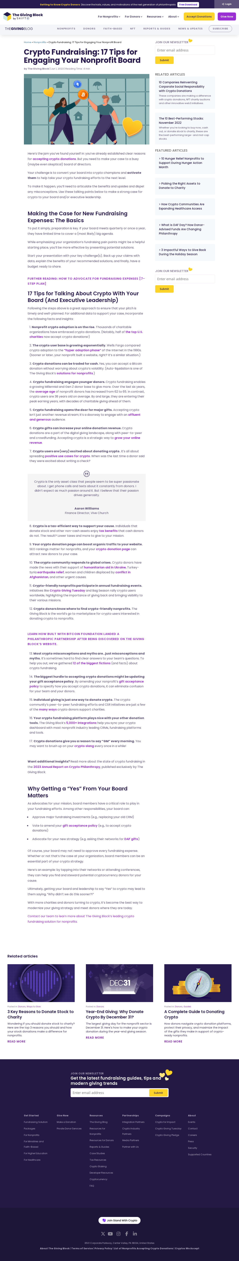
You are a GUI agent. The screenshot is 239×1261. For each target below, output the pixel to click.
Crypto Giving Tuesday (67, 590)
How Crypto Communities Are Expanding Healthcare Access (181, 206)
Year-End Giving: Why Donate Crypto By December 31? (115, 1014)
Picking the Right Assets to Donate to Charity (179, 186)
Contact (193, 1128)
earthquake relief (50, 572)
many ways (48, 709)
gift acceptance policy (80, 825)
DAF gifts (131, 839)
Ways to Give (34, 1006)
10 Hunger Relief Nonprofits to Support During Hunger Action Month (181, 163)
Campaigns (162, 1115)
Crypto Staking (98, 1166)
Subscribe (220, 28)
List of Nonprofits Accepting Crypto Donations (143, 1248)
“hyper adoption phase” (82, 350)
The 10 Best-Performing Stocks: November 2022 (181, 121)
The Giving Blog (99, 1122)
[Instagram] (118, 1233)
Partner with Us (130, 1146)
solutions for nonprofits (75, 373)
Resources (154, 16)
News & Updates (190, 28)
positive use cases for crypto (67, 456)
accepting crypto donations (54, 159)
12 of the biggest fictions (92, 663)
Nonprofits (66, 28)
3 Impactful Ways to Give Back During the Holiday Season (182, 252)
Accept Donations (199, 16)
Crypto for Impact (165, 1122)
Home (27, 42)
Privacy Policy (103, 1248)
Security (192, 1148)
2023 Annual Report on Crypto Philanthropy (66, 767)
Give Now (227, 16)
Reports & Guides (156, 28)
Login (228, 4)
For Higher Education (35, 1153)
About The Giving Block (55, 1248)
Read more (16, 1041)
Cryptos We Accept (187, 1248)
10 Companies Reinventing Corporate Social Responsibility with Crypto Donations (181, 86)
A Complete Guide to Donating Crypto (194, 1014)
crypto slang (84, 746)
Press (191, 1141)
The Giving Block (38, 68)
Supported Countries (200, 1154)
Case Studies (97, 1153)
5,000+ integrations (81, 723)
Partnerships (130, 1115)
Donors (89, 28)
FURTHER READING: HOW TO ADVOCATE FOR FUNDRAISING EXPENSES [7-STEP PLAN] (86, 281)
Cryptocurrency (98, 1179)
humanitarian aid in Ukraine (105, 567)
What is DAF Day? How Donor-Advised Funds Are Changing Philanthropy (181, 229)
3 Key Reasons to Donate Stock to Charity (40, 1014)
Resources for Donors (102, 1140)
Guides (187, 1006)
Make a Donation (66, 1122)
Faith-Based (112, 28)
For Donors (132, 16)
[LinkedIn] (134, 1233)
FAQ (92, 1185)
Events (191, 1122)
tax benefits (108, 531)
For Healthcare (32, 1159)
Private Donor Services (69, 1128)
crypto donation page (113, 549)
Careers (192, 1135)
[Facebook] (126, 1233)
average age (45, 391)
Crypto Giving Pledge (167, 1135)
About (172, 16)
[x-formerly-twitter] (103, 1234)
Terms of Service (82, 1248)
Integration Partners (133, 1122)
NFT (133, 28)
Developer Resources (101, 1172)
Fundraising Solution (36, 1122)
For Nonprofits (108, 16)
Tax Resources (98, 1159)
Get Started (31, 1115)
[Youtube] (110, 1233)
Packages (29, 1128)
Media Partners (130, 1140)
